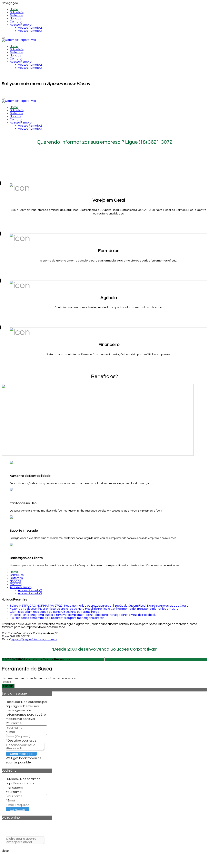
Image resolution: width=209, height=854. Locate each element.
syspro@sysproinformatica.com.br (34, 639)
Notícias (15, 18)
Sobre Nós (16, 12)
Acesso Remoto (20, 24)
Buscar (8, 686)
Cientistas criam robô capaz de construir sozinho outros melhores (54, 611)
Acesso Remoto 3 (30, 30)
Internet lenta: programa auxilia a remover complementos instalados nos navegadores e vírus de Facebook (83, 614)
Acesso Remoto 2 (30, 27)
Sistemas (16, 15)
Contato (15, 21)
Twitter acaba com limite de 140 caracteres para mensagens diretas (57, 617)
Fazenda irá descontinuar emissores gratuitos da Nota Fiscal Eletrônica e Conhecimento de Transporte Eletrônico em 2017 (94, 608)
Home (14, 9)
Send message (21, 753)
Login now (17, 809)
